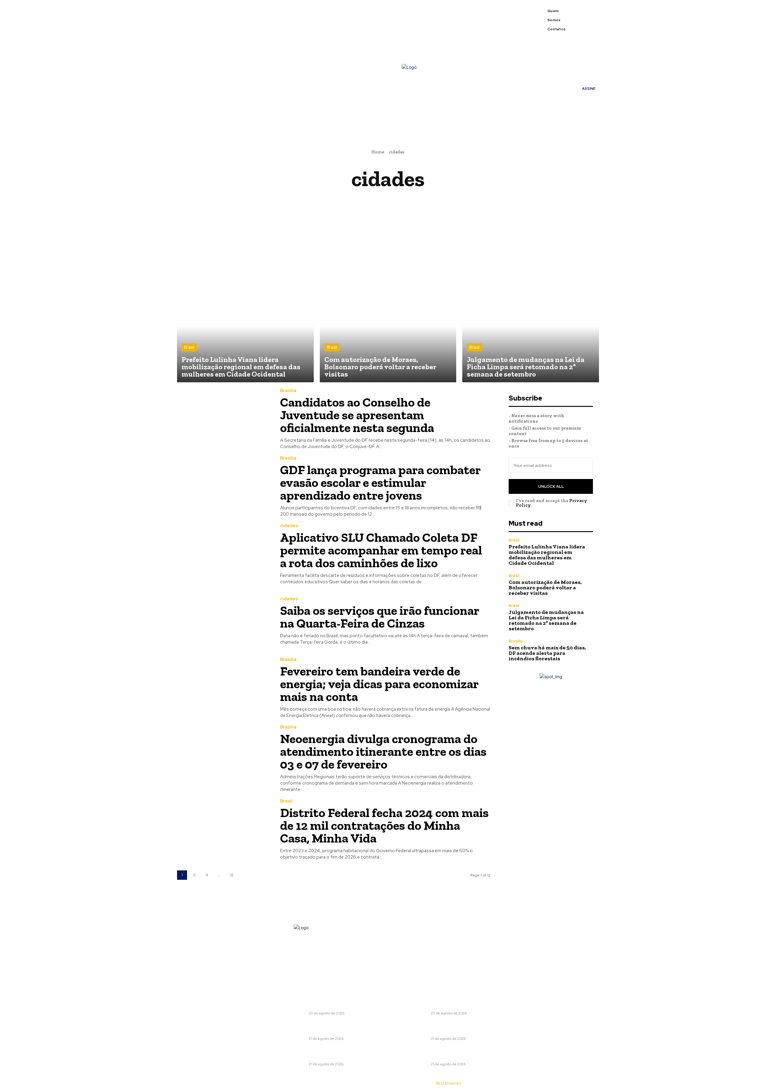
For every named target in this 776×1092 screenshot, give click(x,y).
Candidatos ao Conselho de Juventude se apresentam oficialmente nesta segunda (357, 414)
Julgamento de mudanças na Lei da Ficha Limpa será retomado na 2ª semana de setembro (546, 620)
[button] (497, 120)
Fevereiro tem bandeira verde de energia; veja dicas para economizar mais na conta (379, 683)
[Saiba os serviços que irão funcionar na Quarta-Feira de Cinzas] (224, 621)
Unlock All (551, 486)
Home (377, 152)
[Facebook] (585, 16)
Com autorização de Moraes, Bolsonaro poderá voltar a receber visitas (545, 587)
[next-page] (244, 875)
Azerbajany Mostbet (489, 200)
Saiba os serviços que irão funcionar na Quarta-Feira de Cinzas (379, 617)
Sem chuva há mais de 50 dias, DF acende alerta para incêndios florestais (547, 653)
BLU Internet (448, 1083)
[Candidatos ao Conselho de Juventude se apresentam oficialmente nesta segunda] (224, 418)
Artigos (390, 200)
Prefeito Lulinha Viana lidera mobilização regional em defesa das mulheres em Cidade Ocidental (547, 554)
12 (231, 875)
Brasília (288, 390)
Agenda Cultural (278, 200)
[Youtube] (592, 23)
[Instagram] (592, 16)
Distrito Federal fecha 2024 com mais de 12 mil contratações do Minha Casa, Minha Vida (384, 825)
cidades (289, 526)
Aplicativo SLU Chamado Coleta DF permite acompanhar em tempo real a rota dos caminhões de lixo (381, 550)
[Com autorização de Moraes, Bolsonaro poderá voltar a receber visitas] (388, 314)
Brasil (189, 347)
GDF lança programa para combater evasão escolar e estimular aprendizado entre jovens (380, 482)
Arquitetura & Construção (339, 200)
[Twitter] (585, 23)
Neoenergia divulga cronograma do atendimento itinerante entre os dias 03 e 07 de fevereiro (383, 751)
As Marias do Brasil (432, 200)
